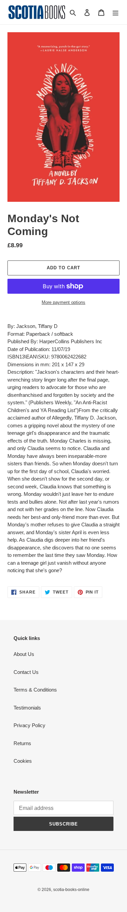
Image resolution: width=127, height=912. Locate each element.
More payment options (63, 302)
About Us (24, 654)
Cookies (23, 761)
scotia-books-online (71, 889)
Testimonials (27, 708)
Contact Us (26, 672)
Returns (22, 743)
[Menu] (115, 12)
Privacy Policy (29, 725)
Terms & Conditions (35, 690)
